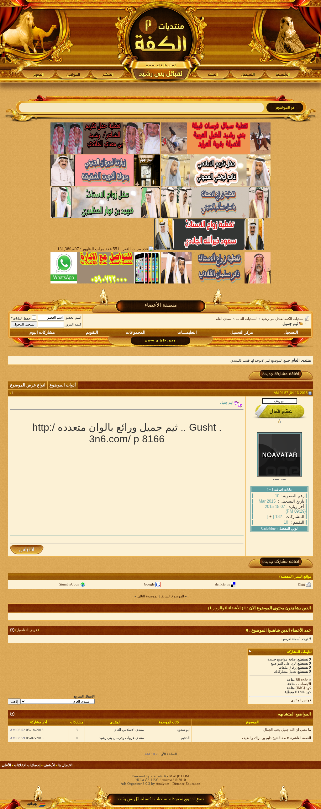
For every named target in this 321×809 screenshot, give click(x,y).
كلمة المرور (73, 324)
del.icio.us (222, 584)
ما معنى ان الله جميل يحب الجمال (287, 729)
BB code (302, 680)
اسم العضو (73, 317)
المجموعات (135, 332)
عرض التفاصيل (27, 630)
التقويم (92, 332)
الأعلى (6, 765)
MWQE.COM (179, 776)
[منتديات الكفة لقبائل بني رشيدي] (160, 41)
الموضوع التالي (147, 596)
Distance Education (186, 783)
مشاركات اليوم (42, 332)
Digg (301, 584)
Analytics (162, 783)
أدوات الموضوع (63, 385)
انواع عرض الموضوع (27, 385)
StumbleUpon (69, 584)
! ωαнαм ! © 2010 (172, 780)
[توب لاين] (36, 805)
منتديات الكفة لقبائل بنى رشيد (282, 319)
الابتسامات (303, 684)
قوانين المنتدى (301, 700)
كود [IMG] (303, 688)
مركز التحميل (241, 332)
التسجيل (291, 332)
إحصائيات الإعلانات (27, 765)
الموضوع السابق (172, 596)
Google (149, 584)
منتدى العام (224, 319)
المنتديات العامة (246, 319)
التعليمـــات (187, 332)
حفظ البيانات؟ (21, 318)
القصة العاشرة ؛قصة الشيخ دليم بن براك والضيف (276, 738)
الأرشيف (49, 765)
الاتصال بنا (65, 765)
